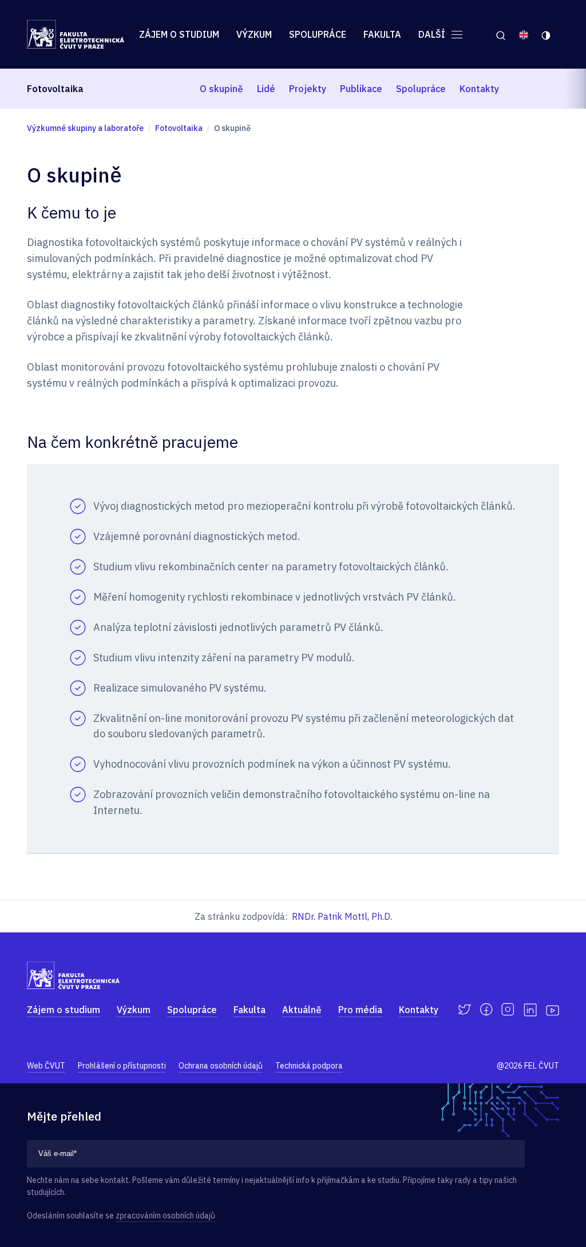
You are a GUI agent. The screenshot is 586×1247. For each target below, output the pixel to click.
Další (433, 34)
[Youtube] (552, 1009)
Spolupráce (317, 34)
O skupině (221, 88)
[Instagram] (507, 1009)
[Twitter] (464, 1009)
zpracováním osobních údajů (165, 1215)
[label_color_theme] (547, 34)
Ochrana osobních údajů (221, 1066)
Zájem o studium (179, 34)
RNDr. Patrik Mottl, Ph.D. (342, 916)
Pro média (360, 1009)
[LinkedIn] (530, 1010)
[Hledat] (500, 34)
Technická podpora (309, 1066)
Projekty (307, 88)
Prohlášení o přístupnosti (122, 1066)
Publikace (361, 88)
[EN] (523, 34)
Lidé (266, 88)
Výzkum (254, 34)
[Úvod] (75, 34)
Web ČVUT (46, 1066)
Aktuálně (302, 1009)
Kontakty (479, 88)
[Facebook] (486, 1009)
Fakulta (382, 34)
